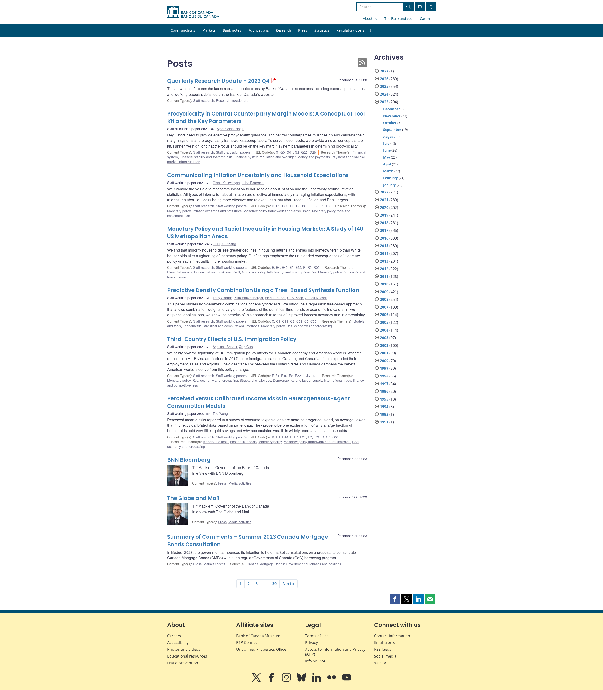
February (390, 178)
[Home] (193, 12)
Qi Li (216, 243)
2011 (384, 276)
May (386, 157)
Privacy (311, 642)
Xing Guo (246, 346)
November (391, 116)
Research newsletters (232, 100)
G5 (328, 437)
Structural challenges (255, 380)
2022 (384, 192)
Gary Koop (295, 297)
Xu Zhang (228, 243)
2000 (384, 360)
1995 (384, 399)
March (388, 171)
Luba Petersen (253, 182)
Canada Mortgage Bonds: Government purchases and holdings (294, 564)
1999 (384, 368)
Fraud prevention (182, 663)
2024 (384, 94)
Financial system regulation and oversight (265, 157)
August (389, 136)
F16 (284, 375)
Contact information (392, 635)
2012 (384, 268)
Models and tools (215, 441)
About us (370, 18)
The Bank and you (398, 18)
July (386, 143)
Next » (288, 583)
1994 (384, 406)
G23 (304, 152)
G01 (290, 152)
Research (283, 30)
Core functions (183, 30)
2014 (384, 253)
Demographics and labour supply (297, 380)
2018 (384, 222)
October (389, 122)
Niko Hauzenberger (248, 297)
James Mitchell (316, 297)
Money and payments (313, 157)
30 (274, 583)
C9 (278, 206)
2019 (384, 215)
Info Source (315, 661)
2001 (384, 353)
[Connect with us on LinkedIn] (317, 680)
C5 (306, 321)
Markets (209, 30)
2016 (384, 238)
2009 (384, 291)
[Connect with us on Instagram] (286, 680)
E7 (328, 206)
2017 (384, 230)
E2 (296, 437)
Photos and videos (183, 649)
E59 (321, 206)
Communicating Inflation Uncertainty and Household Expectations (258, 175)
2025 (384, 86)
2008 (384, 299)
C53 (313, 321)
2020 (384, 207)
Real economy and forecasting (309, 326)
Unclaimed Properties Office (261, 649)
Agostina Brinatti (225, 346)
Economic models (243, 441)
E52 (298, 267)
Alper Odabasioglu (230, 128)
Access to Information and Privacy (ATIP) (335, 652)
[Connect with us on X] (256, 680)
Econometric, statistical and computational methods (221, 326)
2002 (384, 345)
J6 (308, 375)
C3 (292, 321)
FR (420, 6)
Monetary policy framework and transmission (277, 211)
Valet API (382, 663)
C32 (299, 321)
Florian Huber (275, 297)
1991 (384, 422)
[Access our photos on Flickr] (332, 680)
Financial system (179, 272)
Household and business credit (217, 272)
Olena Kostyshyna (226, 182)
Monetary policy (179, 211)
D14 (285, 437)
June (387, 150)
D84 (304, 206)
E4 (278, 267)
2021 (384, 199)
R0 (309, 267)
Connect (247, 642)
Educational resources (187, 656)
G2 (297, 152)
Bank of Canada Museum (258, 635)
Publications (258, 30)
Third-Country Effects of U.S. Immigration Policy (231, 339)
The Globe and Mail (193, 498)
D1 (278, 437)
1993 (384, 414)
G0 (282, 152)
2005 (384, 322)
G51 (335, 437)
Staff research (203, 100)
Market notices (214, 564)
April (387, 164)
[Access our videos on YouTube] (347, 680)
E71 (317, 437)
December (391, 109)
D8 (296, 206)
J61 (314, 375)
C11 (285, 321)
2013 (384, 261)
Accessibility (178, 642)
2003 (384, 337)
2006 (384, 314)
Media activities (239, 483)
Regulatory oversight (354, 30)
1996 (384, 391)
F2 (291, 375)
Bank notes (232, 30)
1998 (384, 376)
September (392, 129)
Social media (385, 656)
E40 (285, 267)
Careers (426, 18)
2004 (384, 330)
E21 (303, 437)
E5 (315, 206)
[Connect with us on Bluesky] (302, 680)
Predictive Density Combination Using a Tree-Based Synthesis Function (263, 290)
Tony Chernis (222, 297)
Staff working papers (231, 206)
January (389, 185)
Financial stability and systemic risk (206, 157)
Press (302, 30)
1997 (384, 383)
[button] (395, 599)
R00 (317, 267)
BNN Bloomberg (189, 460)
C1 (278, 321)
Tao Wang (220, 413)
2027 (384, 71)
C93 (285, 206)
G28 (313, 152)
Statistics (322, 30)
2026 (384, 78)
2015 (384, 245)
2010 (384, 284)
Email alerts (384, 642)
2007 (384, 307)
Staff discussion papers (233, 152)
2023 (384, 101)
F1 (277, 375)
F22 (298, 375)
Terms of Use (317, 635)
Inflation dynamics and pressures (217, 211)
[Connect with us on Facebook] (271, 680)
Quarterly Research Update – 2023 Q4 (218, 81)
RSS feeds (382, 649)
